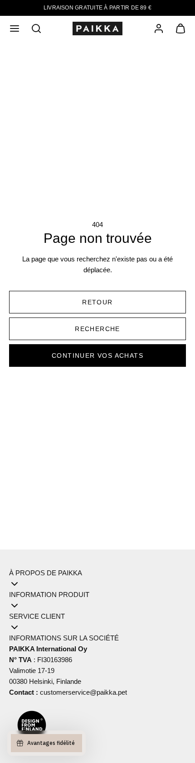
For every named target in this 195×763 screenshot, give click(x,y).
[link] (159, 28)
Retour (97, 302)
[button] (14, 28)
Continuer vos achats (97, 355)
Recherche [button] (97, 328)
